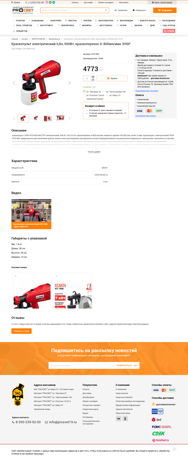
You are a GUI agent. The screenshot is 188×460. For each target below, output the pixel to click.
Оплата (75, 2)
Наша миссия (122, 393)
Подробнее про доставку (146, 90)
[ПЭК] (162, 427)
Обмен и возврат (106, 2)
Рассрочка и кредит (91, 405)
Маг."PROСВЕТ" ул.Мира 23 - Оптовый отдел (54, 389)
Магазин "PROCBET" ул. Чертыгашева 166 (53, 397)
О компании (121, 389)
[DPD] (156, 419)
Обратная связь (123, 413)
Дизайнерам (88, 397)
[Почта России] (157, 411)
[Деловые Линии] (163, 404)
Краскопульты (54, 39)
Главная (14, 39)
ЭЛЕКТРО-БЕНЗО (38, 39)
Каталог (25, 39)
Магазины (123, 2)
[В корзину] (112, 78)
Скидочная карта (90, 409)
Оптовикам (88, 417)
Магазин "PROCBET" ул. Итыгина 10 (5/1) (52, 401)
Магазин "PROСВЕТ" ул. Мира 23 (48, 405)
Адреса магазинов (124, 409)
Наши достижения (124, 397)
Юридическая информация (128, 405)
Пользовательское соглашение (91, 422)
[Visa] (139, 111)
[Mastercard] (149, 111)
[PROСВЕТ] (23, 10)
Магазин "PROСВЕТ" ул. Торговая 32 (50, 393)
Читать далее (94, 151)
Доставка (88, 2)
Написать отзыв (21, 331)
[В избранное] (15, 276)
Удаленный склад (42, 409)
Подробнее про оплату (145, 115)
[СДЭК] (159, 433)
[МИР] (159, 111)
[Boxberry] (160, 440)
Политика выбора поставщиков (130, 401)
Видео (85, 413)
